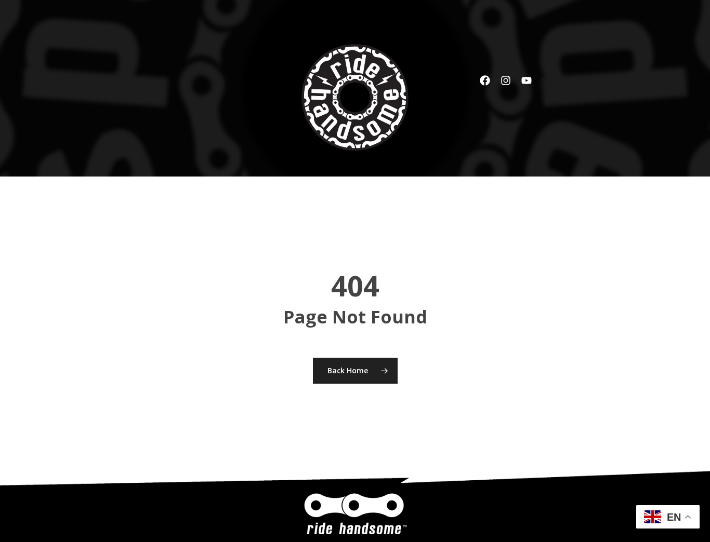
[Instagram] (505, 80)
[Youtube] (526, 80)
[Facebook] (485, 80)
